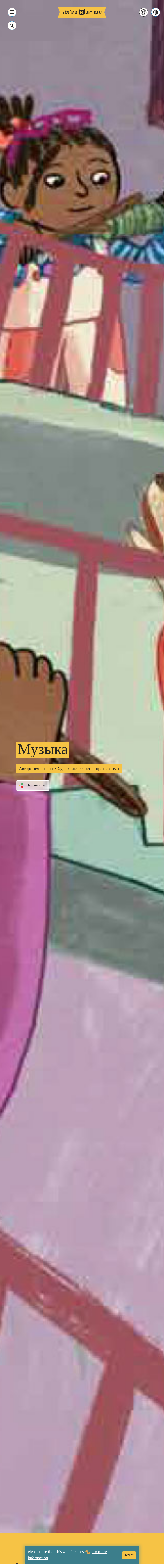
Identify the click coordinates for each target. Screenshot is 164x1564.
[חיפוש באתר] (12, 26)
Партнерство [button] (36, 785)
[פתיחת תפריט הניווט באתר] (12, 12)
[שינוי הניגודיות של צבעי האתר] (155, 12)
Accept (129, 1555)
